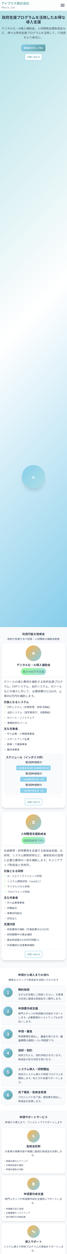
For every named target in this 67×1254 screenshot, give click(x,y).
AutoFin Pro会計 (14, 30)
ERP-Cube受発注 (14, 24)
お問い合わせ (33, 802)
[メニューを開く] (62, 5)
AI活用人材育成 (13, 59)
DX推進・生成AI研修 (16, 46)
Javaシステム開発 (15, 52)
